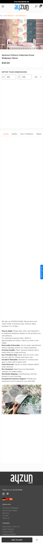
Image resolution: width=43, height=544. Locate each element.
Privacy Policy (7, 532)
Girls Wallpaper (20, 15)
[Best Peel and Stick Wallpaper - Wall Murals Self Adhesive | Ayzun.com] (21, 8)
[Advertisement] (21, 103)
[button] (10, 48)
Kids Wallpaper (9, 15)
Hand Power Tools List (11, 527)
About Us (6, 518)
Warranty (5, 513)
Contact (5, 516)
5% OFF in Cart (42, 272)
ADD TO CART (17, 540)
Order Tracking (8, 529)
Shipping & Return (9, 534)
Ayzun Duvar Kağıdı (9, 510)
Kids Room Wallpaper (10, 508)
